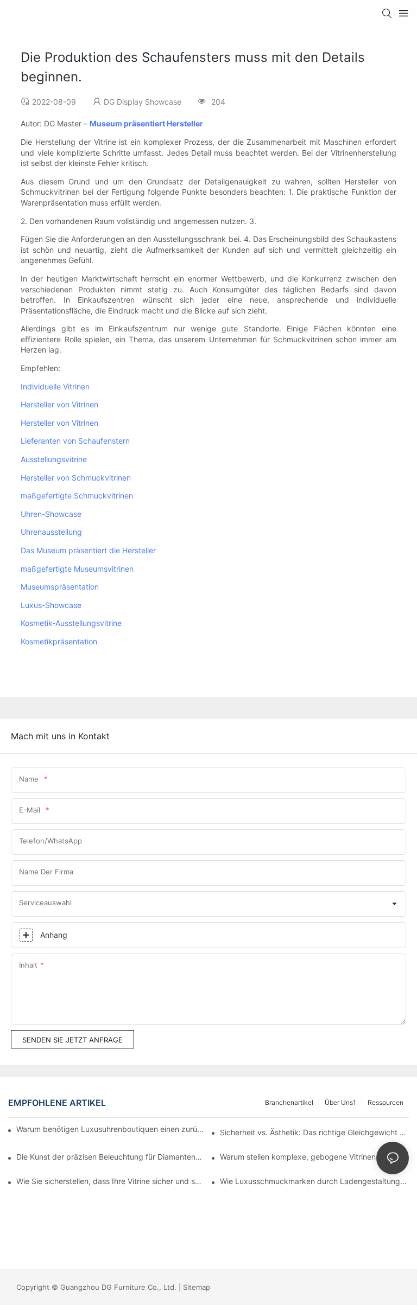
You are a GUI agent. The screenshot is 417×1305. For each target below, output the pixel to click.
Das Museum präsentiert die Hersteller (88, 550)
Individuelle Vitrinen (55, 386)
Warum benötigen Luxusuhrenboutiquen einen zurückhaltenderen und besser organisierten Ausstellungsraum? (111, 1129)
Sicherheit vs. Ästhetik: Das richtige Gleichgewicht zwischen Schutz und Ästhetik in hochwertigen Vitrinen (314, 1132)
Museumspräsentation (60, 586)
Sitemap (196, 1287)
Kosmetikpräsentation (59, 641)
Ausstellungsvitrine (54, 459)
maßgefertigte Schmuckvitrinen (77, 495)
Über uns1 (340, 1102)
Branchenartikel (289, 1102)
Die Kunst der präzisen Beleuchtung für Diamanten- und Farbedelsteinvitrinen (110, 1156)
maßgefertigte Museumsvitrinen (77, 568)
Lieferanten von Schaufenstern (75, 440)
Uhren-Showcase (51, 514)
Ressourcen (385, 1102)
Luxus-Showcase (51, 605)
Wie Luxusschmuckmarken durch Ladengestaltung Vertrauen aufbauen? (314, 1181)
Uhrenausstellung (51, 531)
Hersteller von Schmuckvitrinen (76, 477)
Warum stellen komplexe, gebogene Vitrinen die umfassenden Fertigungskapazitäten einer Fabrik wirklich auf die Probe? (314, 1156)
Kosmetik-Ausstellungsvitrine (71, 623)
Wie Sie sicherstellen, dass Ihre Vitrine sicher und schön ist (110, 1181)
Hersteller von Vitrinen (59, 404)
